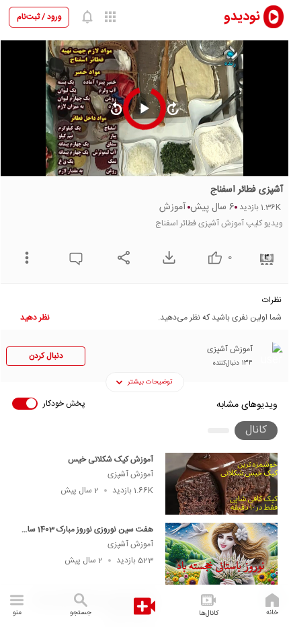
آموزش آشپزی (130, 474)
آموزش (172, 207)
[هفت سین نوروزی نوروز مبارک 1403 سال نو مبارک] (221, 554)
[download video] (165, 257)
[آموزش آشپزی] (269, 355)
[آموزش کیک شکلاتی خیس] (221, 484)
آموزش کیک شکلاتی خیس (110, 459)
